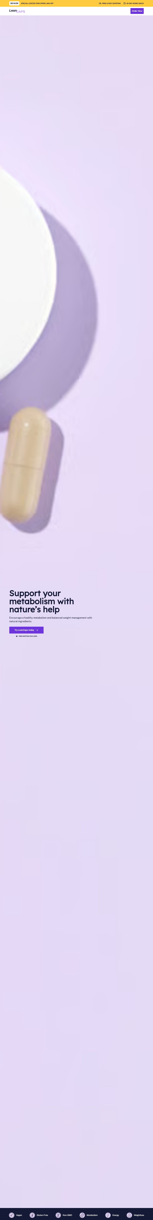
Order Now (137, 11)
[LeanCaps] (17, 11)
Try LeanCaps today (24, 630)
